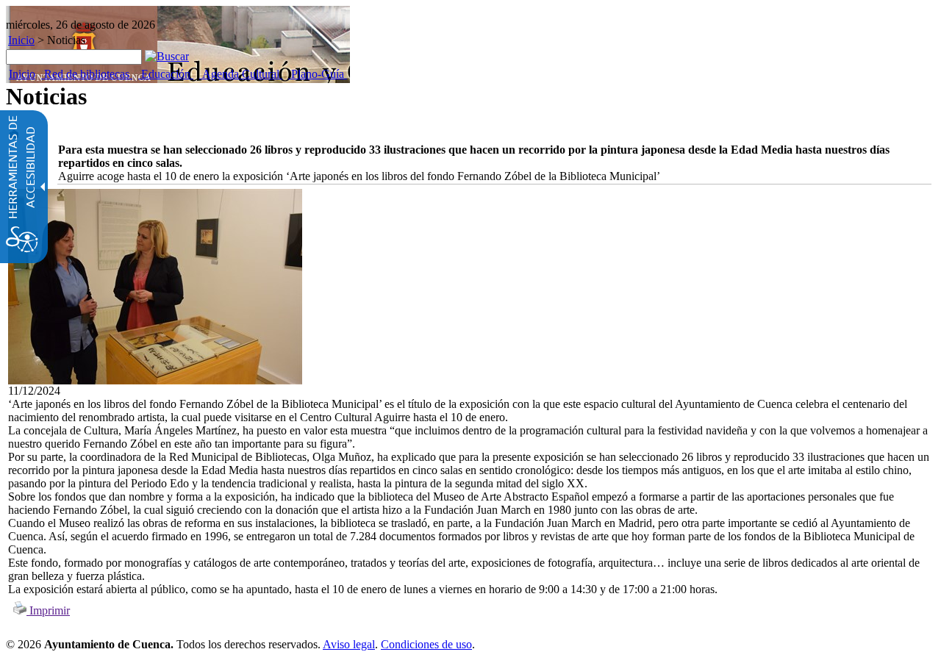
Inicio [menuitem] (22, 74)
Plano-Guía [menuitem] (317, 74)
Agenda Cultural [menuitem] (240, 74)
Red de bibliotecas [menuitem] (86, 74)
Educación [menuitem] (165, 74)
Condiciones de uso (426, 644)
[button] (167, 56)
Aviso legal (349, 644)
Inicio (21, 40)
